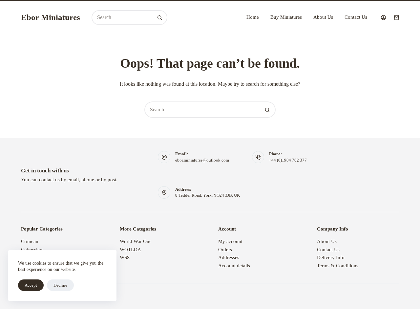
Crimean (29, 241)
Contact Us (356, 17)
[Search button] (160, 17)
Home (252, 17)
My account (230, 241)
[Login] (383, 17)
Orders (225, 249)
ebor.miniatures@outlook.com (202, 160)
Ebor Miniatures (50, 17)
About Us (323, 17)
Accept (31, 285)
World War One (136, 241)
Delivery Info (331, 257)
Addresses (228, 257)
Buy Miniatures (286, 17)
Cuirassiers (32, 249)
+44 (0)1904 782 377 (288, 160)
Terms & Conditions (337, 265)
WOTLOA (130, 249)
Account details (234, 265)
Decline (60, 285)
